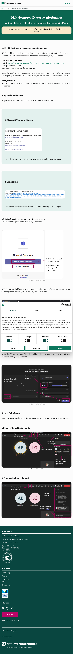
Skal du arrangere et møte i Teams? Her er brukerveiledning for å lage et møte (36, 30)
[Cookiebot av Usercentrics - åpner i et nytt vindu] (62, 304)
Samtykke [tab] (12, 310)
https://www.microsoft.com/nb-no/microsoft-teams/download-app (36, 63)
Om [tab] (60, 310)
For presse (5, 576)
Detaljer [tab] (36, 310)
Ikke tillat (13, 348)
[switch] (27, 340)
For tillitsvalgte (6, 573)
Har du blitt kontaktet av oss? (11, 620)
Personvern (5, 579)
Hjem (3, 8)
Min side (9, 614)
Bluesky (11, 608)
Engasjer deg (6, 585)
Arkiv (3, 582)
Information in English (9, 631)
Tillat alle (60, 348)
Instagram (7, 608)
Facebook (3, 608)
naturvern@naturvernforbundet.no (18, 539)
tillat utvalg (36, 348)
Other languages (7, 637)
